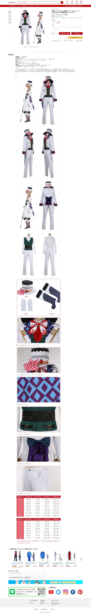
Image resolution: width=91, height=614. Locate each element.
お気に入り (72, 2)
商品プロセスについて (44, 603)
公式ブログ (49, 612)
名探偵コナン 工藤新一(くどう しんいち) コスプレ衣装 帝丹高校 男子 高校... (30, 563)
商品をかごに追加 (64, 33)
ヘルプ (30, 602)
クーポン (41, 604)
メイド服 (37, 5)
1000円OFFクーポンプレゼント (27, 5)
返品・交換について (55, 604)
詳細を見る (80, 17)
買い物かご (67, 2)
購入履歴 (81, 2)
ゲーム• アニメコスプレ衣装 (13, 7)
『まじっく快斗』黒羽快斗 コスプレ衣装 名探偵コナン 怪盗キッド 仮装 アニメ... (57, 563)
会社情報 (52, 609)
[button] (9, 10)
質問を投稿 (27, 577)
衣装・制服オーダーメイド (14, 5)
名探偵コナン (22, 7)
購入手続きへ (77, 33)
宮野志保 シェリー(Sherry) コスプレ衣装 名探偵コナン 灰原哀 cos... (71, 563)
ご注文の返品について (59, 16)
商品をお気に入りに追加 (56, 40)
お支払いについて (54, 602)
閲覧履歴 (76, 2)
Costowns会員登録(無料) (72, 5)
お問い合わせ (31, 603)
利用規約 (35, 609)
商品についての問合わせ (68, 40)
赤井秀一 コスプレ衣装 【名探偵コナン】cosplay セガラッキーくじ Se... (17, 563)
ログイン (80, 5)
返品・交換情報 (79, 40)
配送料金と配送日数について (56, 603)
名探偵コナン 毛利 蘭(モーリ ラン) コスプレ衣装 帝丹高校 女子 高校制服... (44, 563)
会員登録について (43, 602)
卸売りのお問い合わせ (75, 37)
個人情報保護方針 (43, 609)
